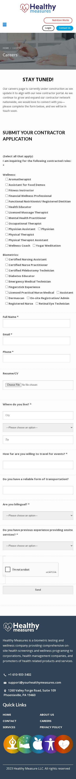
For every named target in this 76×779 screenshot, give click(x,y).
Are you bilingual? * (16, 504)
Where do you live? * (17, 404)
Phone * (8, 352)
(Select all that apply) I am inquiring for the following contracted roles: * (37, 160)
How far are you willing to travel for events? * (35, 454)
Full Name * (10, 317)
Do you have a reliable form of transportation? (36, 479)
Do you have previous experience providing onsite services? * (38, 532)
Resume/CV (10, 373)
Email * (7, 334)
